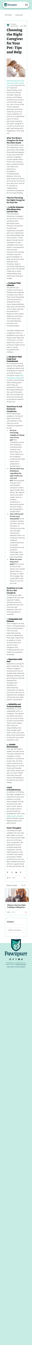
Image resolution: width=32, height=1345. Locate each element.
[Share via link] (20, 872)
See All (23, 885)
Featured (19, 15)
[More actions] (24, 25)
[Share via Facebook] (7, 872)
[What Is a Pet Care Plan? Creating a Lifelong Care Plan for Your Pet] (17, 895)
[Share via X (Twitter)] (12, 872)
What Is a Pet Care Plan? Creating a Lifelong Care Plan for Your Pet (16, 906)
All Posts (8, 15)
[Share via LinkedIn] (16, 872)
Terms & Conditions (20, 966)
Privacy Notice (10, 966)
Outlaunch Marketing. (20, 964)
